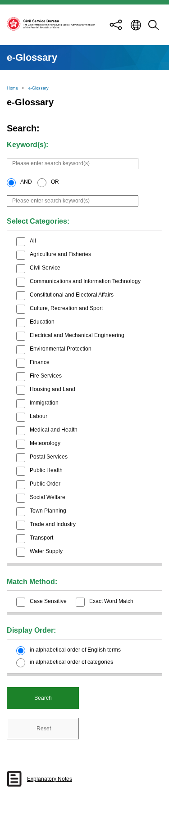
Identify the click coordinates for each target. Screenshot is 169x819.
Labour (38, 416)
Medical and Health (54, 430)
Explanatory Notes (49, 779)
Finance (40, 362)
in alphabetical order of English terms (75, 650)
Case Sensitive (48, 601)
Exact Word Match (111, 601)
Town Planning (48, 511)
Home (12, 88)
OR (55, 182)
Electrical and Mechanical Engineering (77, 335)
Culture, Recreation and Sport (66, 308)
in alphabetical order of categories (71, 662)
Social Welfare (47, 497)
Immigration (44, 403)
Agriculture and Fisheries (60, 254)
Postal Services (49, 457)
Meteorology (45, 443)
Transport (41, 538)
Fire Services (46, 376)
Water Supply (46, 551)
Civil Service (45, 268)
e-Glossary (38, 88)
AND (26, 182)
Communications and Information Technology (85, 281)
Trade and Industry (53, 524)
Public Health (46, 470)
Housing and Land (52, 389)
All (33, 241)
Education (42, 322)
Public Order (45, 484)
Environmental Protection (60, 349)
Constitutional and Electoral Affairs (72, 295)
